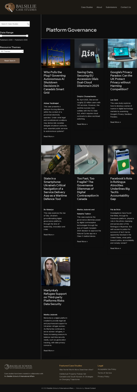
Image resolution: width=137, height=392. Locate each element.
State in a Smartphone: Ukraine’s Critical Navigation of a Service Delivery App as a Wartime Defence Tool (55, 189)
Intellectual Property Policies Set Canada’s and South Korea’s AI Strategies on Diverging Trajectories (76, 376)
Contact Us (126, 7)
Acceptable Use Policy (107, 369)
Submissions (111, 7)
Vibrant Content (90, 388)
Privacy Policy (103, 376)
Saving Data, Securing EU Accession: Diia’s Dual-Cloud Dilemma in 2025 (88, 79)
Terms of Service (105, 373)
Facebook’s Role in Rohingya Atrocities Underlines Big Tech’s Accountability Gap (121, 189)
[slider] (27, 36)
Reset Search (9, 61)
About (99, 7)
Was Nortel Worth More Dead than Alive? (76, 370)
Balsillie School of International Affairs (20, 376)
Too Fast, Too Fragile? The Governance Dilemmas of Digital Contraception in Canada (88, 189)
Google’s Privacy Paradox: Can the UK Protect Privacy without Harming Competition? (121, 80)
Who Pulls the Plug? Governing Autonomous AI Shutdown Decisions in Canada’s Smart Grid (55, 82)
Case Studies (87, 7)
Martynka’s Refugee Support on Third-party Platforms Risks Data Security (55, 297)
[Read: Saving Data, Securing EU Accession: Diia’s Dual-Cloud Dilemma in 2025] (89, 53)
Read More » (49, 136)
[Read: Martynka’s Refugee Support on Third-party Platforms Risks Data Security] (55, 271)
